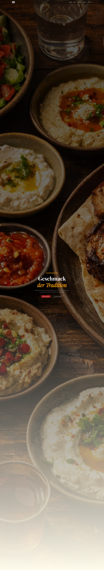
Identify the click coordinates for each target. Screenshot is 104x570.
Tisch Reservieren (57, 296)
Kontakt (90, 2)
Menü (74, 2)
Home (70, 2)
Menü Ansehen (46, 296)
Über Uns (79, 2)
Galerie (84, 2)
